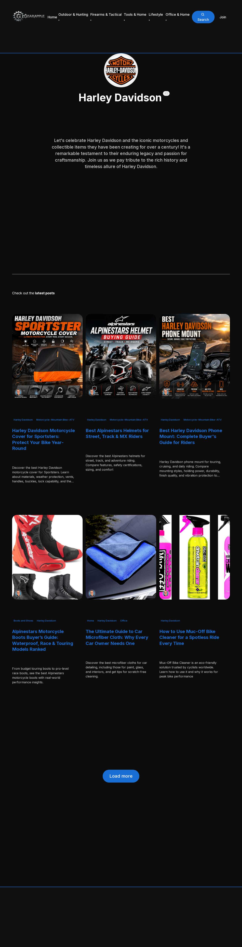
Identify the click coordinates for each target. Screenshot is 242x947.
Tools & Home (135, 14)
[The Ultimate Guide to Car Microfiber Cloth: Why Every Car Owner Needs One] (121, 557)
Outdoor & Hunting (73, 14)
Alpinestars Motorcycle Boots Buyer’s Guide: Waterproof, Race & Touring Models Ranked (42, 640)
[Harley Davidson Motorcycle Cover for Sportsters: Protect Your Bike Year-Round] (47, 356)
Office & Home (178, 14)
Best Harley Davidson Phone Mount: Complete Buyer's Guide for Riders (190, 436)
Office (123, 620)
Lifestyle (156, 14)
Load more (121, 776)
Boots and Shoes (23, 620)
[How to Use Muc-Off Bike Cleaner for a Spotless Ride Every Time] (194, 557)
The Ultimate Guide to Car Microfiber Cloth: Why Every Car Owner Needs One (117, 637)
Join (223, 17)
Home (52, 17)
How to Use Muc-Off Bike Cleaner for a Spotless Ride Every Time (189, 637)
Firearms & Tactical (106, 14)
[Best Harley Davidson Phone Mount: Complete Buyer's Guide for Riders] (194, 356)
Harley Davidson (23, 419)
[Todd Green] (18, 392)
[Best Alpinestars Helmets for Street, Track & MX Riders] (121, 356)
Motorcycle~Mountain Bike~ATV (55, 419)
